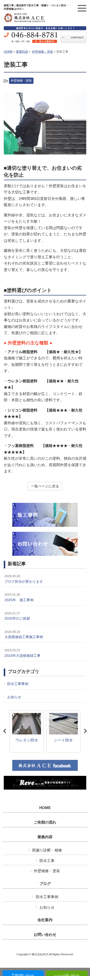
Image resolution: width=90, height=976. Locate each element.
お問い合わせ (45, 935)
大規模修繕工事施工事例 (23, 634)
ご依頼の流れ (45, 822)
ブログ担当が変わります (23, 578)
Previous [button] (4, 731)
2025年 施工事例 (19, 597)
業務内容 (22, 51)
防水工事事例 (17, 684)
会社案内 (45, 920)
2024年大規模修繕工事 (22, 653)
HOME (8, 51)
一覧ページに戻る (45, 486)
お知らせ (14, 697)
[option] (45, 123)
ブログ (45, 884)
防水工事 (47, 860)
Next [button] (85, 731)
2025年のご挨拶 (17, 616)
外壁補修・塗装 (42, 51)
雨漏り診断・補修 (47, 850)
